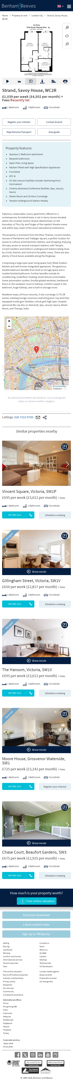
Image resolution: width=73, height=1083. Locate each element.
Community (8, 991)
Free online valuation (12, 971)
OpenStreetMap (60, 386)
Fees (5, 966)
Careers (43, 956)
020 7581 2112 (14, 514)
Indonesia (7, 1013)
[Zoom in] (67, 28)
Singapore (7, 1023)
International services (12, 959)
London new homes (12, 956)
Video (19, 79)
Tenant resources (10, 963)
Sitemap (43, 959)
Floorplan (30, 81)
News (42, 946)
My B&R (43, 953)
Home (5, 15)
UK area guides (46, 981)
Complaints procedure (13, 994)
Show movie (38, 571)
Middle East (8, 1020)
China (5, 1003)
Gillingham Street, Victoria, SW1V (31, 580)
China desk (8, 1046)
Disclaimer (7, 984)
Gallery (8, 81)
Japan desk (8, 1043)
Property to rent (19, 15)
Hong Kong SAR (10, 1006)
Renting (6, 953)
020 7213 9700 (23, 417)
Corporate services (11, 1040)
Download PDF (65, 81)
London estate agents (49, 971)
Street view (42, 81)
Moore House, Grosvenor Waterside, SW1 (33, 761)
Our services (8, 988)
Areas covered (46, 974)
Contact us (44, 943)
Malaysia (7, 1016)
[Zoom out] (67, 44)
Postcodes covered (48, 978)
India (5, 1010)
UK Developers (46, 966)
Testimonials (45, 963)
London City (37, 15)
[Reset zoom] (67, 36)
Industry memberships (13, 978)
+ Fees (61, 498)
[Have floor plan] (64, 446)
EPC (54, 79)
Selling (6, 943)
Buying (6, 946)
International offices (12, 1000)
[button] (36, 349)
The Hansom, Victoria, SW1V (27, 669)
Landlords (7, 949)
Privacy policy (9, 981)
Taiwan (6, 1026)
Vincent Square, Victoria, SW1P (29, 491)
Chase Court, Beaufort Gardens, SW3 (34, 852)
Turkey (6, 1033)
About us (43, 949)
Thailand (7, 1029)
